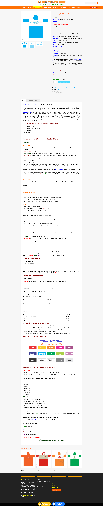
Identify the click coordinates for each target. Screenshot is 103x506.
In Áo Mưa (63, 7)
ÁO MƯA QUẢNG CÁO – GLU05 (26, 469)
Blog (69, 7)
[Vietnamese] (91, 7)
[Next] (49, 26)
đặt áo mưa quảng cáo (65, 87)
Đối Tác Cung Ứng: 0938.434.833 (43, 486)
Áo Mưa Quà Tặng (47, 7)
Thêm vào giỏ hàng (64, 82)
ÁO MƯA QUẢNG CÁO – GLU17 (57, 469)
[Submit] (95, 3)
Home (24, 7)
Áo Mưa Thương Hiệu (60, 89)
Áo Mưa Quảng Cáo (37, 7)
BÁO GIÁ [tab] (37, 100)
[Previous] (23, 26)
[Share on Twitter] (55, 92)
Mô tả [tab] (23, 100)
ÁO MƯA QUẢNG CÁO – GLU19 (42, 469)
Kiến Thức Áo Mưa (56, 481)
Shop (59, 12)
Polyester (25, 188)
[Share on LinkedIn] (61, 92)
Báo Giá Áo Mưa (55, 485)
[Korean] (95, 7)
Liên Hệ (78, 7)
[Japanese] (96, 7)
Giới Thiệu (29, 7)
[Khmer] (93, 7)
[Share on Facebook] (53, 92)
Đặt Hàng (73, 7)
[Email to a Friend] (57, 92)
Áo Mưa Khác (56, 7)
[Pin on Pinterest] (59, 92)
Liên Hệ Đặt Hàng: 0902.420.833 (43, 483)
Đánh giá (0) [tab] (30, 100)
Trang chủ (54, 12)
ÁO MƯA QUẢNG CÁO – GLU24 (73, 469)
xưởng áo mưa (75, 87)
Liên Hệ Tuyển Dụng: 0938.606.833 (43, 485)
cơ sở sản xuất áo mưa (57, 87)
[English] (92, 7)
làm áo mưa (71, 87)
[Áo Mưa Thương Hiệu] (51, 3)
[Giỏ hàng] (97, 3)
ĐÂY (67, 79)
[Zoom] (22, 40)
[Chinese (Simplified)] (98, 7)
